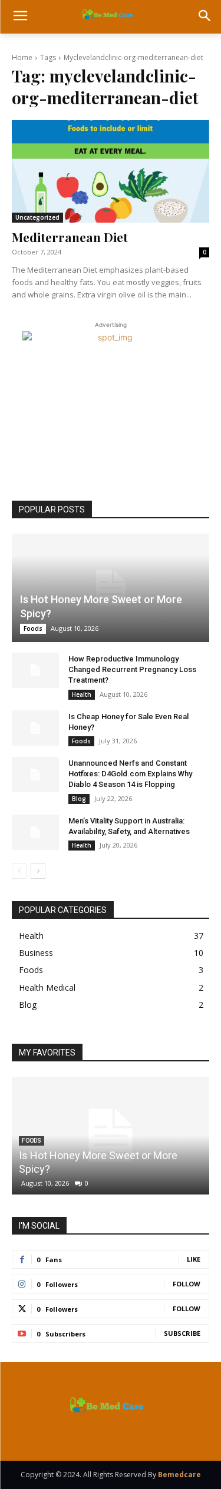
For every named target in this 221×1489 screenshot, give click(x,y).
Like (193, 1259)
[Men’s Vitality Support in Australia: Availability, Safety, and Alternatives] (35, 832)
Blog (79, 799)
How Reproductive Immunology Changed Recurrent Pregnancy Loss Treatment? (132, 669)
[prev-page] (19, 871)
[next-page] (38, 871)
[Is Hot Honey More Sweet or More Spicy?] (110, 588)
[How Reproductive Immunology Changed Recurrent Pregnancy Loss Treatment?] (35, 670)
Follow (186, 1283)
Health (81, 694)
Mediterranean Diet (70, 237)
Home (22, 57)
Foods (33, 628)
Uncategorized (37, 217)
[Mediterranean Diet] (110, 171)
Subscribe (182, 1333)
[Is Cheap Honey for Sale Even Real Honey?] (35, 728)
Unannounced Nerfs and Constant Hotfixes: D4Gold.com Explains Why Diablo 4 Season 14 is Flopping (130, 774)
